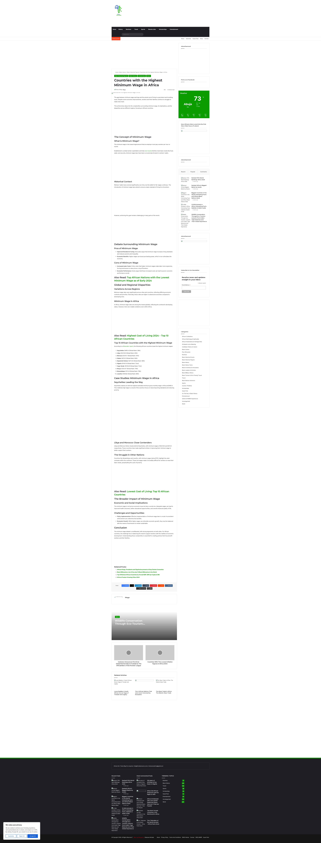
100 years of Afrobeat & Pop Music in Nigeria (152, 782)
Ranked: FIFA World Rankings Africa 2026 (128, 782)
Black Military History (187, 372)
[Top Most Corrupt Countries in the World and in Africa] (141, 814)
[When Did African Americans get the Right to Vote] (141, 793)
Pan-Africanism (186, 352)
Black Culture (185, 349)
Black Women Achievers (188, 380)
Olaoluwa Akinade (149, 837)
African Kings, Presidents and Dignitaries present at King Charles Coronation (140, 569)
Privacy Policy (164, 837)
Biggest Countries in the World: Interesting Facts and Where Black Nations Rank (127, 800)
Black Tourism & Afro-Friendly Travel (192, 375)
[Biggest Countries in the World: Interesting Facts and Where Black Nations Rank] (185, 197)
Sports (143, 29)
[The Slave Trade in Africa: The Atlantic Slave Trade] (165, 684)
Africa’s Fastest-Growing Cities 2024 (128, 577)
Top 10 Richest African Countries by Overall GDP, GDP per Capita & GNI (138, 574)
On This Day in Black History (189, 393)
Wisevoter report (128, 346)
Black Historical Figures (133, 72)
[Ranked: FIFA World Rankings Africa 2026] (185, 180)
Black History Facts (187, 365)
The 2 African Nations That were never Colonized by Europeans (143, 693)
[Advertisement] (177, 13)
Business (128, 29)
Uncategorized (186, 401)
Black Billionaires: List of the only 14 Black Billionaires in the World (137, 572)
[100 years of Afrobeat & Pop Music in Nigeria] (141, 784)
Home (114, 29)
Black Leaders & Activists (189, 370)
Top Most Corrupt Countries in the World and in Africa (153, 812)
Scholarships (163, 29)
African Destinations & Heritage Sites (192, 341)
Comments (203, 172)
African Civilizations (187, 336)
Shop (201, 38)
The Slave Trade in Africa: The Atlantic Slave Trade (164, 692)
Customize (11, 836)
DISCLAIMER (199, 837)
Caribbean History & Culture (189, 347)
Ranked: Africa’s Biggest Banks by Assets (127, 790)
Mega (124, 89)
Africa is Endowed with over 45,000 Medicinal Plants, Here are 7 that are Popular (153, 802)
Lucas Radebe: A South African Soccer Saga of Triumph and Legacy (121, 693)
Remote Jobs (152, 29)
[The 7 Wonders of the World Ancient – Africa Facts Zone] (141, 823)
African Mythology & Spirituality (190, 339)
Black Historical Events (188, 357)
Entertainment (174, 29)
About (182, 38)
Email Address (186, 285)
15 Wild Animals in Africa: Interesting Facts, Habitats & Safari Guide (199, 206)
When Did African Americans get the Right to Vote (153, 792)
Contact (206, 38)
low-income (148, 151)
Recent (183, 172)
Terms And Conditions (175, 837)
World (148, 76)
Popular (193, 172)
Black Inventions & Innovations (190, 367)
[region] (21, 831)
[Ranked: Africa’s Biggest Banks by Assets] (185, 188)
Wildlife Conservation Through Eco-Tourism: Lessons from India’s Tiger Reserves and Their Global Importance (199, 218)
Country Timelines (187, 385)
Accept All (33, 836)
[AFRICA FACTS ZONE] (118, 11)
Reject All (21, 836)
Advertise (188, 38)
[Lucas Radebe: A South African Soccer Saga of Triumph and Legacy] (123, 684)
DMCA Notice (185, 837)
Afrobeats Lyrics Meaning (189, 344)
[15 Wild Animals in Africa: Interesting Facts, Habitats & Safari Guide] (185, 208)
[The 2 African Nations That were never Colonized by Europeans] (144, 684)
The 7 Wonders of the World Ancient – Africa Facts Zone (153, 822)
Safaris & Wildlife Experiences (190, 398)
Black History (122, 72)
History (120, 29)
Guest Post (195, 38)
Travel (136, 29)
